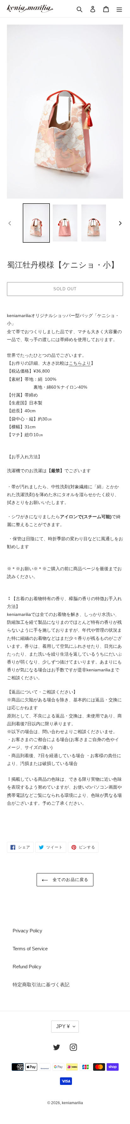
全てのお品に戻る (69, 879)
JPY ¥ (63, 1026)
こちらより (80, 363)
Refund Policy (27, 966)
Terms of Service (30, 948)
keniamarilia (72, 1103)
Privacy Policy (27, 930)
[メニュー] (119, 8)
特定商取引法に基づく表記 (41, 984)
